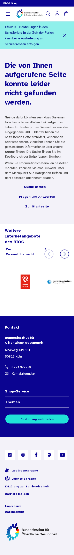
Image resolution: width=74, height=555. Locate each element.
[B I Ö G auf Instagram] (23, 455)
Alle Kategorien (40, 172)
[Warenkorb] (66, 13)
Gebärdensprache (25, 470)
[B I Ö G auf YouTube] (62, 455)
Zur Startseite (37, 206)
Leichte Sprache (24, 478)
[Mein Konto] (57, 13)
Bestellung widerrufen (37, 419)
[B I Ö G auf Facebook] (36, 455)
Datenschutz (14, 511)
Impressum (13, 506)
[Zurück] (48, 254)
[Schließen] (65, 35)
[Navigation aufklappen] (8, 14)
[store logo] (30, 14)
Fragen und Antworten (37, 196)
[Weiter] (64, 254)
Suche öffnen (35, 186)
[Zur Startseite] (37, 532)
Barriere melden (17, 493)
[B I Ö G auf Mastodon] (49, 455)
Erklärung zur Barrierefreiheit (27, 486)
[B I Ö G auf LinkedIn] (10, 455)
